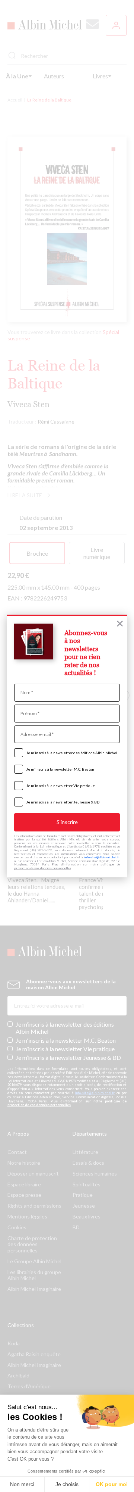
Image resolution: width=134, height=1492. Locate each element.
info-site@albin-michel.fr (102, 857)
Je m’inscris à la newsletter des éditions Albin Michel (71, 752)
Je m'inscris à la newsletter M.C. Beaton (60, 769)
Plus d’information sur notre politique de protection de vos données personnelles (67, 866)
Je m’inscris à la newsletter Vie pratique (60, 785)
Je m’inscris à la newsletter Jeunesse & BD (62, 802)
